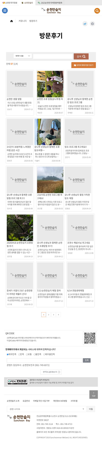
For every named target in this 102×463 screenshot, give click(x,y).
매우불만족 (50, 354)
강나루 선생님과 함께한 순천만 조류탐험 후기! (49, 244)
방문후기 (33, 20)
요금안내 (26, 400)
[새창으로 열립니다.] (51, 371)
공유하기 (85, 23)
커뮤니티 (23, 20)
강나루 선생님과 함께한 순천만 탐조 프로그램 (80, 100)
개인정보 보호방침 (60, 400)
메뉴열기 (5, 10)
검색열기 (97, 11)
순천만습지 (28, 2)
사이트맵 (74, 400)
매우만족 (12, 354)
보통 (30, 354)
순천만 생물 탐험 (14, 99)
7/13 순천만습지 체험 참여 (49, 290)
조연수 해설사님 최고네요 (78, 242)
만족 (22, 354)
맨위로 (93, 394)
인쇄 (92, 23)
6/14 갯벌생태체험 (75, 290)
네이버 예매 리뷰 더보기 (84, 65)
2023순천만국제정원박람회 (51, 2)
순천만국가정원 (11, 2)
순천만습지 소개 (13, 400)
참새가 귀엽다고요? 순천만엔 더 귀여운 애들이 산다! (20, 292)
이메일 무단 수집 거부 (41, 400)
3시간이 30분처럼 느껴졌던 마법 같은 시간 (19, 148)
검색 (79, 56)
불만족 (38, 354)
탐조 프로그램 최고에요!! (76, 146)
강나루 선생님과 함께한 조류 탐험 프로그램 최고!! (19, 196)
